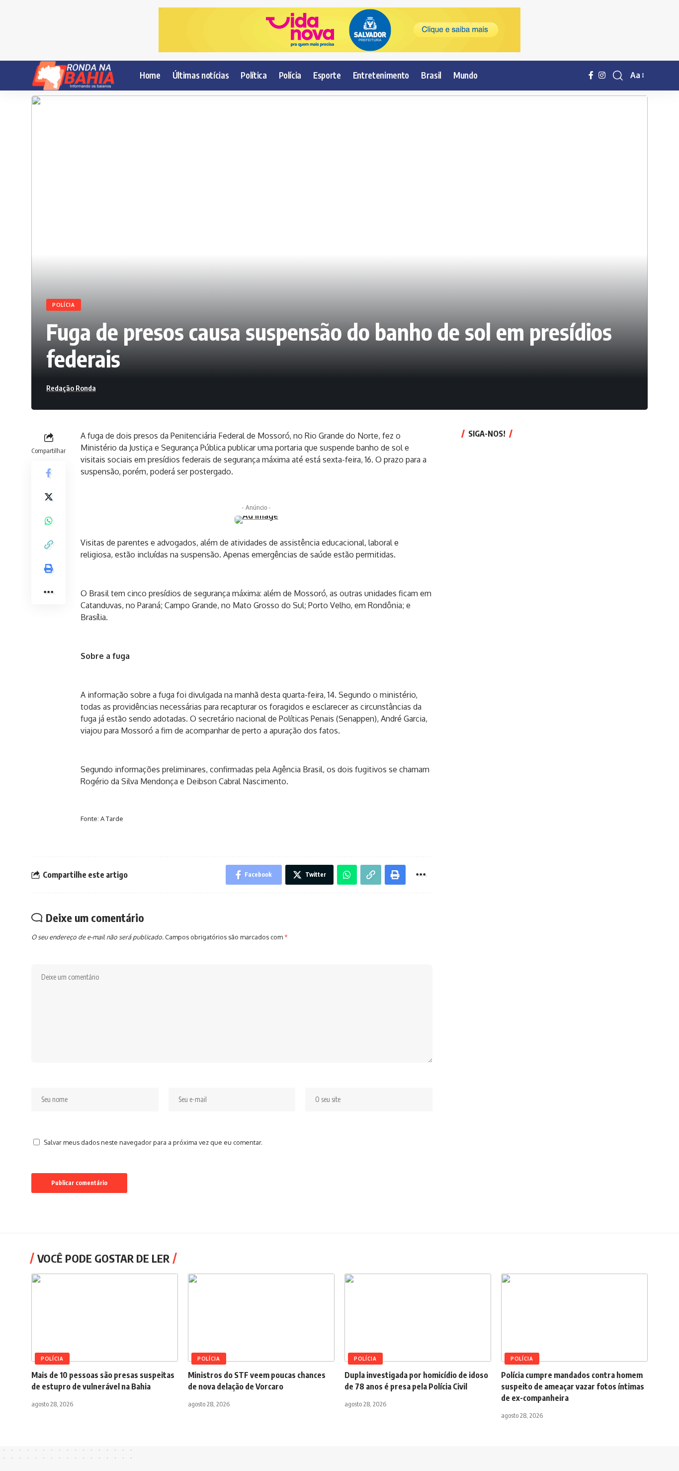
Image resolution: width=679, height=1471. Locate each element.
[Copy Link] (49, 544)
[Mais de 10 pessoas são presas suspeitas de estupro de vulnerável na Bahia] (104, 1318)
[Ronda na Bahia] (77, 76)
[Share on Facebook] (49, 472)
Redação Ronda (71, 387)
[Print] (49, 568)
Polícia (63, 305)
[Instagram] (602, 75)
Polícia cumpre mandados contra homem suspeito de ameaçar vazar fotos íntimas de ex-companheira (572, 1386)
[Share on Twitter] (49, 496)
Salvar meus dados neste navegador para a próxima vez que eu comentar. (153, 1142)
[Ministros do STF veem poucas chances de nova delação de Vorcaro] (261, 1318)
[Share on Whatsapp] (49, 520)
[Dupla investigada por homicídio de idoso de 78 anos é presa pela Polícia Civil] (417, 1318)
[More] (49, 592)
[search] (618, 75)
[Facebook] (591, 75)
